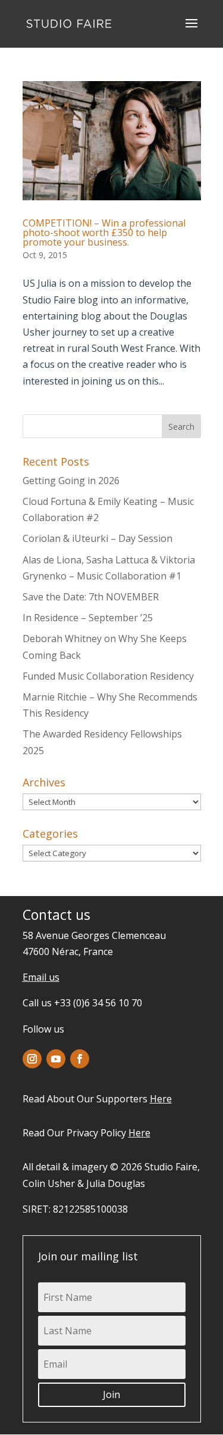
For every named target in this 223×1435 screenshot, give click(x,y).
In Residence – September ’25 (88, 617)
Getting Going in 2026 (71, 480)
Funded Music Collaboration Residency (108, 676)
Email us (41, 977)
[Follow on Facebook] (79, 1058)
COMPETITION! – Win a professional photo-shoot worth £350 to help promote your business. (104, 232)
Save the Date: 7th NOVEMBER (91, 596)
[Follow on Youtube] (55, 1058)
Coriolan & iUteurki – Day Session (97, 538)
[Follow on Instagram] (32, 1058)
